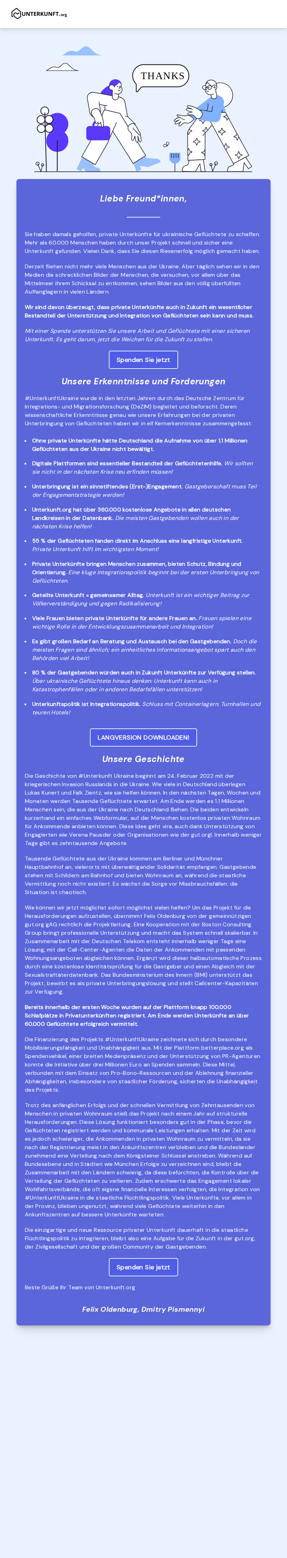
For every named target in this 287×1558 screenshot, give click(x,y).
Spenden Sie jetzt (143, 360)
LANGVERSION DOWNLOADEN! (143, 737)
